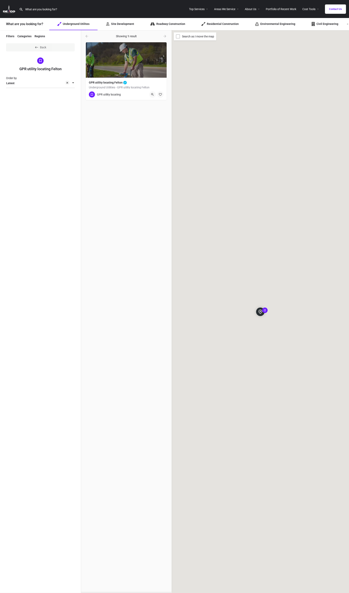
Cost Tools (308, 9)
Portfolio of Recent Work (281, 9)
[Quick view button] (152, 94)
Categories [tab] (24, 36)
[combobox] (40, 83)
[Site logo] (9, 8)
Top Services (197, 9)
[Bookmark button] (160, 94)
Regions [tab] (40, 36)
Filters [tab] (10, 36)
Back (43, 47)
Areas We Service (224, 9)
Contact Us (335, 9)
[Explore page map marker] (260, 312)
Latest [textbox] (10, 83)
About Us (250, 9)
